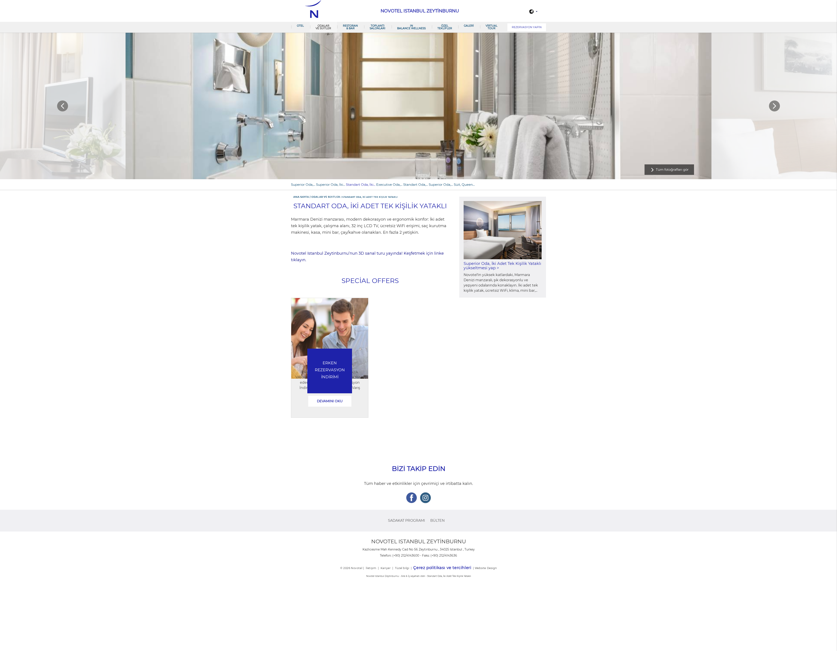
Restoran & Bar (350, 27)
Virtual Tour (491, 27)
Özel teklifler (444, 27)
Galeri (469, 25)
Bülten (437, 520)
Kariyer (386, 568)
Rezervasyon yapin (527, 27)
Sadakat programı (406, 520)
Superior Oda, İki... (330, 184)
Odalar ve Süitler (323, 27)
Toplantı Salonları (377, 27)
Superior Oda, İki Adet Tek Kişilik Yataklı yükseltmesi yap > (502, 265)
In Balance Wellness (411, 27)
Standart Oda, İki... (360, 184)
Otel (300, 25)
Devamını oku (330, 401)
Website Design (486, 568)
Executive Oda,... (389, 184)
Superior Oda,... (303, 184)
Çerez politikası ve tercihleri (442, 567)
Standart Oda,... (415, 184)
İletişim (371, 568)
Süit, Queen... (464, 184)
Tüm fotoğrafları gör (672, 169)
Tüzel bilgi (402, 568)
